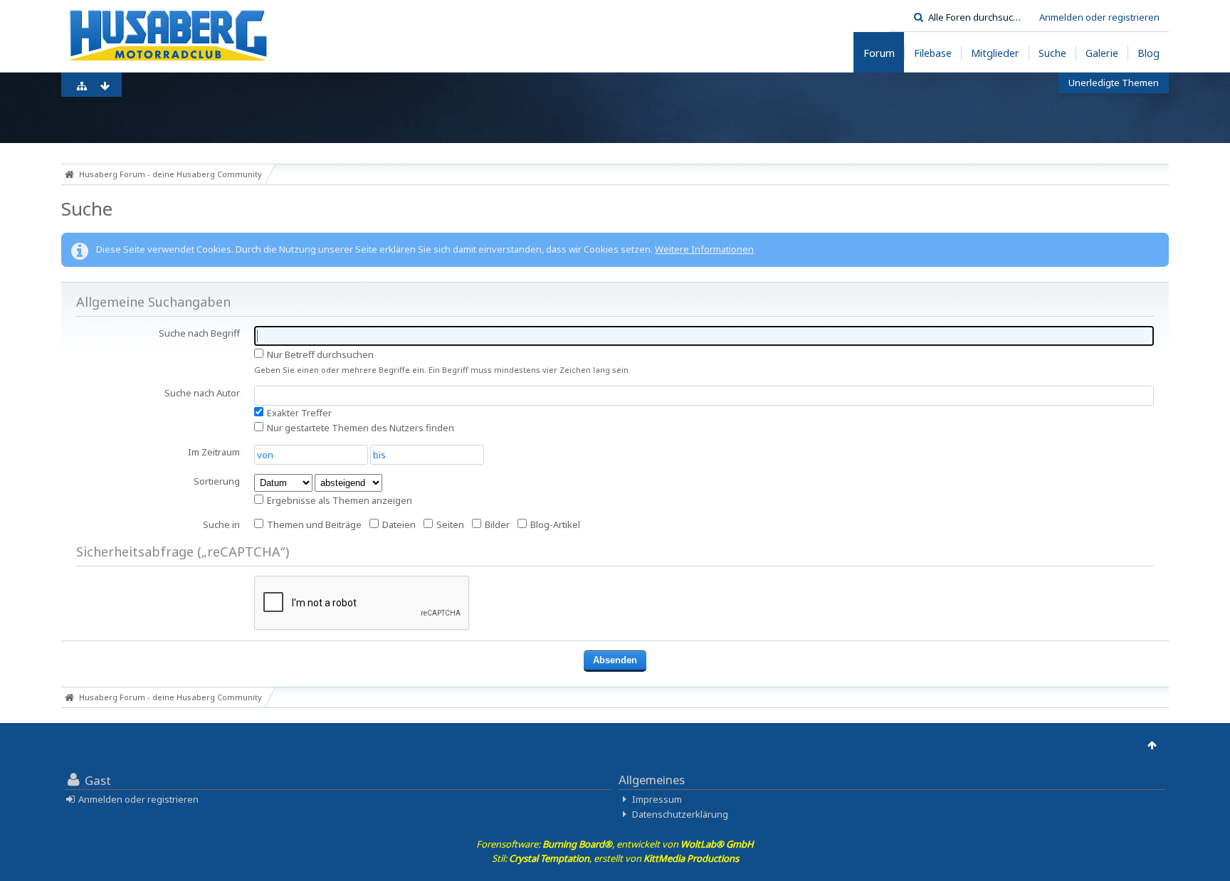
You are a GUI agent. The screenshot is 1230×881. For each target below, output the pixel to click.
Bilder (496, 524)
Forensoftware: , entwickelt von (615, 844)
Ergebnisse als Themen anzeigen (338, 500)
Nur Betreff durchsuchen (319, 354)
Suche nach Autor (202, 392)
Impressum (657, 799)
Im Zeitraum (214, 451)
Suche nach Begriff (199, 333)
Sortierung (217, 481)
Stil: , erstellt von (615, 858)
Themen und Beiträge (313, 524)
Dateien (398, 524)
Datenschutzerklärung (680, 814)
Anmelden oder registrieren (1099, 17)
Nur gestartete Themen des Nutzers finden (359, 427)
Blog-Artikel (554, 524)
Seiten (449, 524)
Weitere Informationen (704, 249)
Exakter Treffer (298, 412)
